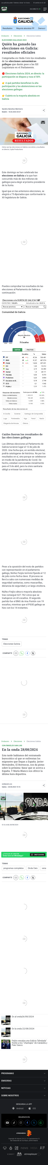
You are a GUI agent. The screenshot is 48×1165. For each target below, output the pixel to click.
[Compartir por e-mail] (15, 653)
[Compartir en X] (33, 653)
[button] (44, 110)
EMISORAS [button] (6, 1081)
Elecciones (18, 36)
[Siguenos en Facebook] (27, 1122)
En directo (34, 9)
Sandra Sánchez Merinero (12, 109)
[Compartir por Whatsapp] (22, 653)
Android (19, 1108)
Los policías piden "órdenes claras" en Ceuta (15, 3)
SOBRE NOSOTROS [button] (10, 1095)
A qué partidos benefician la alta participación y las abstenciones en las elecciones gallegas (22, 86)
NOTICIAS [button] (5, 1088)
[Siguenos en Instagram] (20, 1122)
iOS (34, 1108)
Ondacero (5, 36)
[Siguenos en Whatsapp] (40, 1122)
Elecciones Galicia (34, 36)
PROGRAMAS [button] (7, 1073)
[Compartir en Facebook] (27, 653)
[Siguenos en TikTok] (14, 1122)
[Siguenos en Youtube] (7, 1122)
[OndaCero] (4, 9)
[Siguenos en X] (34, 1122)
